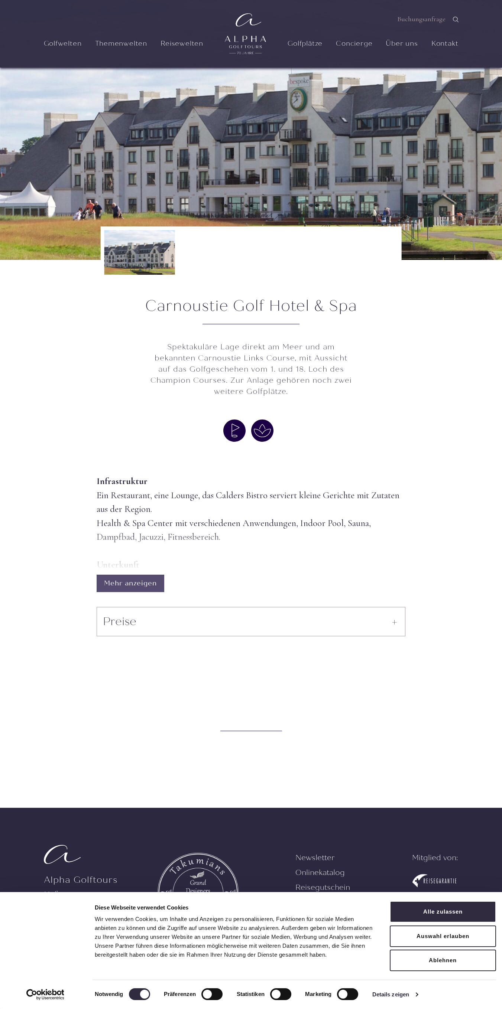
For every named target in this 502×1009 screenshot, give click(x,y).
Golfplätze (305, 43)
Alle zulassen (443, 911)
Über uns (402, 43)
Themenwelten (121, 43)
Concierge (354, 43)
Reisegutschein (322, 887)
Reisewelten (182, 43)
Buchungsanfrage (421, 19)
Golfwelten (63, 43)
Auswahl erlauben (443, 936)
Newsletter (315, 857)
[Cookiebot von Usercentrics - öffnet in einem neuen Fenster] (45, 994)
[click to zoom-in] (251, 130)
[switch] (212, 994)
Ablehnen (443, 960)
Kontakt (445, 43)
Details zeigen (390, 994)
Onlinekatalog (320, 872)
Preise (119, 621)
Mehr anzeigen (130, 583)
